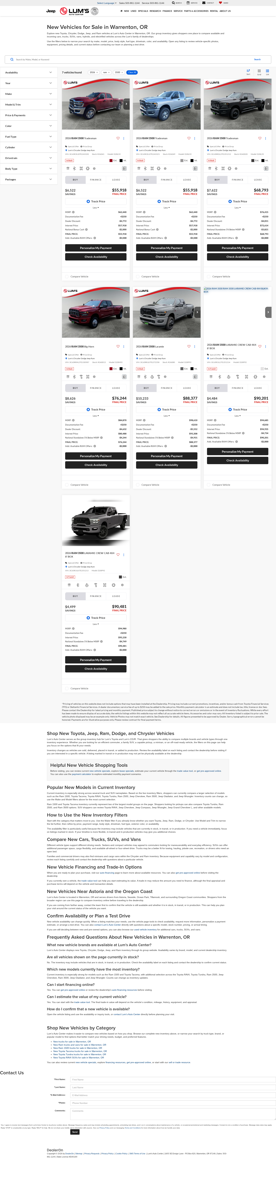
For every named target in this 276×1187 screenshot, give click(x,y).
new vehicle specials (99, 771)
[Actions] (123, 138)
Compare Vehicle (79, 276)
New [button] (126, 11)
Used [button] (133, 11)
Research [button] (155, 11)
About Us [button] (225, 11)
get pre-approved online (209, 771)
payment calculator (81, 774)
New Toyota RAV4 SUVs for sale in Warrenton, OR (78, 1057)
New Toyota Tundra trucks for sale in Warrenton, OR (79, 1054)
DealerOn (69, 1154)
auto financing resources (124, 990)
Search (257, 59)
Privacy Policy (105, 1128)
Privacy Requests (92, 1154)
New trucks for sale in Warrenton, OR (72, 1041)
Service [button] (178, 11)
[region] (95, 227)
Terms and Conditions (132, 1128)
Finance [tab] (96, 179)
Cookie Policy (121, 1154)
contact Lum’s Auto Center (107, 924)
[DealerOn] (55, 1150)
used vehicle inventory (145, 929)
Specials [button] (143, 11)
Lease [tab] (116, 179)
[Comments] (124, 168)
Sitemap (78, 1154)
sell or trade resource (179, 1062)
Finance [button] (167, 11)
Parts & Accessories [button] (196, 11)
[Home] (121, 11)
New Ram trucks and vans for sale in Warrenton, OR (79, 1045)
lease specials (126, 771)
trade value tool (185, 771)
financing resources (115, 1062)
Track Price (98, 201)
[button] (126, 104)
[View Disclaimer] (94, 168)
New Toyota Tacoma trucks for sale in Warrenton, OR (80, 1051)
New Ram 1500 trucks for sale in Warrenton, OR (77, 1048)
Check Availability (96, 257)
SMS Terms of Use (137, 1154)
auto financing (107, 872)
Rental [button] (214, 11)
